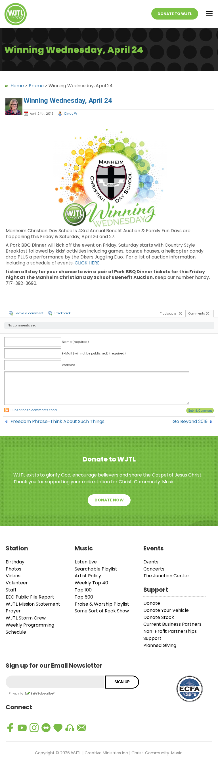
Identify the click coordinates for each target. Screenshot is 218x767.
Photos (13, 569)
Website (68, 365)
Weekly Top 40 (91, 583)
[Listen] (69, 727)
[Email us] (81, 727)
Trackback (62, 313)
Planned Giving (159, 645)
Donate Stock (158, 617)
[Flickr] (46, 727)
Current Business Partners (172, 624)
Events (150, 562)
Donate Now (109, 500)
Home (17, 85)
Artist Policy (88, 575)
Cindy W (70, 113)
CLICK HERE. (87, 263)
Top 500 (84, 597)
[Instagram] (34, 727)
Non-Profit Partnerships (170, 631)
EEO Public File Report (30, 597)
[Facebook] (10, 727)
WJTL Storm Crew (26, 618)
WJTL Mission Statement (33, 604)
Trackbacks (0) (171, 313)
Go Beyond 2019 (190, 421)
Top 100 (83, 590)
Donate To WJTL (175, 13)
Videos (13, 575)
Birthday (15, 562)
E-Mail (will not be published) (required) (94, 353)
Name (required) (75, 341)
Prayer (13, 611)
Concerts (153, 569)
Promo (36, 85)
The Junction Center (166, 575)
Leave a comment (29, 313)
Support (152, 638)
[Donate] (57, 727)
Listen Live (86, 562)
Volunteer (17, 583)
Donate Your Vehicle (166, 610)
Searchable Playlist (96, 569)
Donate (151, 603)
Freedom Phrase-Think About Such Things (57, 421)
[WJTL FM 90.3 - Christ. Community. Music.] (15, 14)
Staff (11, 590)
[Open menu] (209, 14)
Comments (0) (199, 313)
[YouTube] (22, 727)
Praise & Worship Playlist (102, 604)
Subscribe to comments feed (34, 410)
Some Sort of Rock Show (102, 611)
